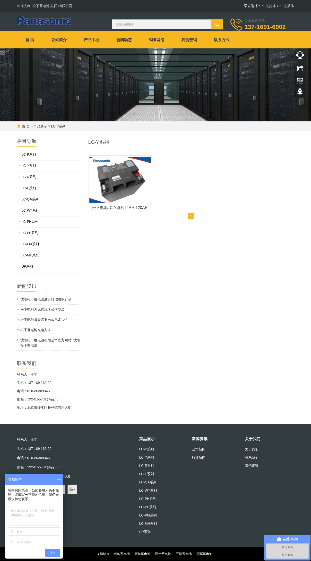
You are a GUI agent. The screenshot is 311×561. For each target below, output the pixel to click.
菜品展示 (147, 439)
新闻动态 (124, 40)
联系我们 (252, 457)
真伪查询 (189, 40)
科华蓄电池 (122, 554)
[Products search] (217, 24)
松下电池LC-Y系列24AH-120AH (120, 208)
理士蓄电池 (163, 554)
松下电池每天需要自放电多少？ (44, 320)
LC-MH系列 (30, 255)
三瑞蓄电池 (184, 554)
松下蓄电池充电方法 (35, 330)
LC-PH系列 (29, 222)
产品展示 (40, 126)
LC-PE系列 (29, 233)
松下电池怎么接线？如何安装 (42, 309)
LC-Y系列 (58, 126)
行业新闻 (199, 457)
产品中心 (91, 40)
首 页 (30, 40)
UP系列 (27, 266)
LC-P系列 (28, 154)
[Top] (300, 93)
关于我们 (252, 439)
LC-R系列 (28, 177)
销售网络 (156, 40)
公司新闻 (199, 449)
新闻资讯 (199, 439)
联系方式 (222, 40)
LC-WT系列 (30, 210)
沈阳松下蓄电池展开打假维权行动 (45, 299)
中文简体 (269, 6)
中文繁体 (287, 6)
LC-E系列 (28, 188)
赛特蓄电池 (142, 554)
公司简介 (59, 40)
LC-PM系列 (30, 244)
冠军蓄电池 (204, 554)
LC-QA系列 (30, 199)
